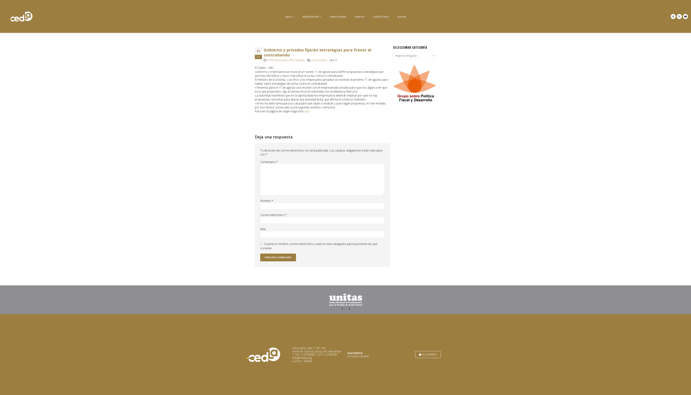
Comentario (269, 162)
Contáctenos (381, 16)
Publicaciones (338, 16)
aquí (307, 111)
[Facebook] (673, 16)
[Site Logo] (21, 16)
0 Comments (319, 60)
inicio (288, 16)
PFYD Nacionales (278, 60)
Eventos (359, 16)
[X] (679, 16)
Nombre (266, 201)
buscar (402, 16)
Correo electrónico (273, 215)
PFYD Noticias (297, 60)
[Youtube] (685, 16)
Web (263, 229)
